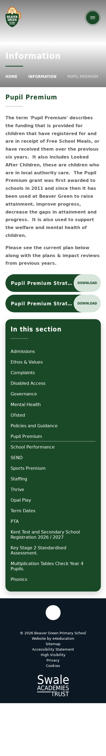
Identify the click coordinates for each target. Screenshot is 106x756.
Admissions (23, 351)
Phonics (19, 579)
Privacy (53, 660)
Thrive (17, 489)
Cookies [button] (53, 666)
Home (11, 76)
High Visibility (53, 655)
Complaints (23, 372)
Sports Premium (28, 468)
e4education (63, 638)
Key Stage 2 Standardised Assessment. (38, 550)
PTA (15, 521)
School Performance (33, 447)
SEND (17, 457)
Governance (24, 394)
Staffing (19, 478)
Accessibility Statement (53, 649)
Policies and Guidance (34, 425)
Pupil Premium (82, 76)
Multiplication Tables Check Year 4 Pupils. (47, 566)
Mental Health (26, 404)
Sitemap (53, 644)
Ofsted (18, 415)
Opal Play (21, 500)
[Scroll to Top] (53, 612)
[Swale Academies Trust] (53, 685)
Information (42, 76)
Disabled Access (28, 383)
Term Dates (23, 510)
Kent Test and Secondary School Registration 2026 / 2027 (45, 534)
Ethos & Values (27, 362)
